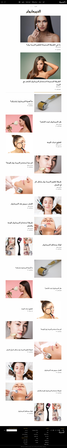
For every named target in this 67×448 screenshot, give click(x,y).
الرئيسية (36, 6)
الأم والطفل (46, 442)
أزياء (43, 2)
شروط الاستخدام (24, 434)
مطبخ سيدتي (25, 442)
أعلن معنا (25, 436)
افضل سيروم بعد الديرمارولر (22, 203)
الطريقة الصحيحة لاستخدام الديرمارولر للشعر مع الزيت (42, 83)
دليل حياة (46, 436)
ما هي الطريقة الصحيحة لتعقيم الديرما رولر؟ (43, 44)
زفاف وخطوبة (46, 444)
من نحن (26, 430)
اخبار (37, 432)
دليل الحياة (28, 2)
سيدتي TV (25, 444)
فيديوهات (36, 440)
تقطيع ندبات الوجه (54, 142)
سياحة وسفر (36, 434)
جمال (40, 2)
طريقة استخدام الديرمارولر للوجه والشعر (20, 224)
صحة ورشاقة (34, 2)
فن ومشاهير (46, 440)
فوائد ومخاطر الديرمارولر (52, 244)
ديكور (37, 438)
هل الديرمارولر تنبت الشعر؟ (50, 122)
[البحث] (5, 2)
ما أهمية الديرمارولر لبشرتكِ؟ (21, 101)
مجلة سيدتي (25, 440)
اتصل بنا (26, 432)
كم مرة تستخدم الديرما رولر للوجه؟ (19, 162)
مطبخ (23, 2)
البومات (37, 442)
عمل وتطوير (36, 436)
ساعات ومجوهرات (35, 430)
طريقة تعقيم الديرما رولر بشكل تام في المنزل (48, 183)
